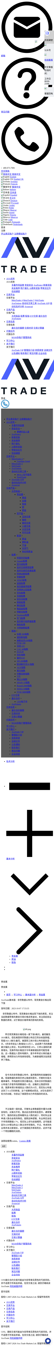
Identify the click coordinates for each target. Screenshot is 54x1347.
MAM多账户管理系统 (21, 337)
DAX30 (20, 652)
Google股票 (22, 561)
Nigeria (13, 215)
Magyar (13, 210)
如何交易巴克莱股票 (26, 571)
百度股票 (21, 596)
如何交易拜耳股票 (25, 567)
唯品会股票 (22, 609)
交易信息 (10, 321)
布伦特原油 (27, 551)
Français (14, 184)
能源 (19, 536)
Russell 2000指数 (24, 686)
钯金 (24, 510)
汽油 (24, 545)
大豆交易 (26, 529)
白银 (24, 501)
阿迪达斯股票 (23, 574)
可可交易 (26, 532)
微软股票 (21, 625)
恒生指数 (21, 655)
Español (13, 195)
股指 (27, 316)
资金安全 (29, 285)
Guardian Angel (23, 461)
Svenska (14, 181)
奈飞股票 (21, 618)
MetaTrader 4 (17, 300)
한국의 (12, 198)
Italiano (13, 189)
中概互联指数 (23, 674)
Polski (11, 208)
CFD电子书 (22, 701)
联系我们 (24, 353)
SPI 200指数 (22, 661)
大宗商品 (16, 316)
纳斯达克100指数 (25, 640)
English (13, 177)
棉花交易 (26, 523)
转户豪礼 (24, 288)
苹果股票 (21, 577)
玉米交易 (26, 517)
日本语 (13, 192)
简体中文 (16, 174)
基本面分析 (30, 995)
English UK (19, 179)
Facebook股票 (23, 615)
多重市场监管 (18, 285)
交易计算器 (39, 328)
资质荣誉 (39, 350)
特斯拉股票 (22, 612)
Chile (10, 220)
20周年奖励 (34, 288)
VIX (19, 676)
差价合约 (42, 316)
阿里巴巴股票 (23, 558)
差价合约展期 (18, 328)
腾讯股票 (21, 605)
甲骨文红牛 (45, 288)
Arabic (12, 205)
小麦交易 (26, 526)
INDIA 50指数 (23, 689)
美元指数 (21, 671)
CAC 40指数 (22, 649)
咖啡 (24, 520)
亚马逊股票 (22, 564)
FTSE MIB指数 (23, 692)
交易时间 (29, 328)
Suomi (11, 212)
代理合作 (10, 331)
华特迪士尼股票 (24, 590)
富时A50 (21, 658)
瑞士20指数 (22, 679)
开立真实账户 (7, 234)
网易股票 (21, 602)
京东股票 (21, 593)
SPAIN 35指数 (23, 682)
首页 (8, 995)
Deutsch (13, 200)
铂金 (24, 504)
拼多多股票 (22, 599)
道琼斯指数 (22, 637)
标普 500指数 (23, 634)
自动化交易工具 (29, 303)
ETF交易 (34, 316)
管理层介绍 (29, 350)
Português (16, 222)
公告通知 (16, 353)
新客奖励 (47, 285)
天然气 (25, 548)
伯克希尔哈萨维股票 (26, 621)
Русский (15, 203)
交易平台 (10, 294)
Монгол (14, 217)
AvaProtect (38, 285)
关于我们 (10, 344)
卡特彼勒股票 (23, 628)
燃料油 (25, 542)
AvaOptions (16, 303)
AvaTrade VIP (17, 350)
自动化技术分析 (19, 482)
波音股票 (21, 583)
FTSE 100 (21, 643)
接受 (4, 1146)
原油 (24, 539)
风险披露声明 (16, 1286)
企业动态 (42, 353)
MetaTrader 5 (28, 300)
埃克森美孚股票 (24, 586)
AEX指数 (21, 667)
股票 (22, 316)
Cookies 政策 (25, 1141)
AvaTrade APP (43, 303)
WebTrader (39, 300)
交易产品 (10, 310)
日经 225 (21, 646)
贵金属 (20, 494)
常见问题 (33, 353)
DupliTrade (21, 477)
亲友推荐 (16, 288)
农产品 (20, 513)
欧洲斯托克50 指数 (25, 664)
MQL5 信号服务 (24, 475)
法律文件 (48, 350)
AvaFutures (16, 318)
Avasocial (29, 306)
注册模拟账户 (20, 234)
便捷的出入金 (23, 432)
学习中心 (10, 341)
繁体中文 (16, 187)
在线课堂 (16, 291)
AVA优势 (10, 279)
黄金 (24, 498)
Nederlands (18, 224)
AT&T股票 (21, 580)
